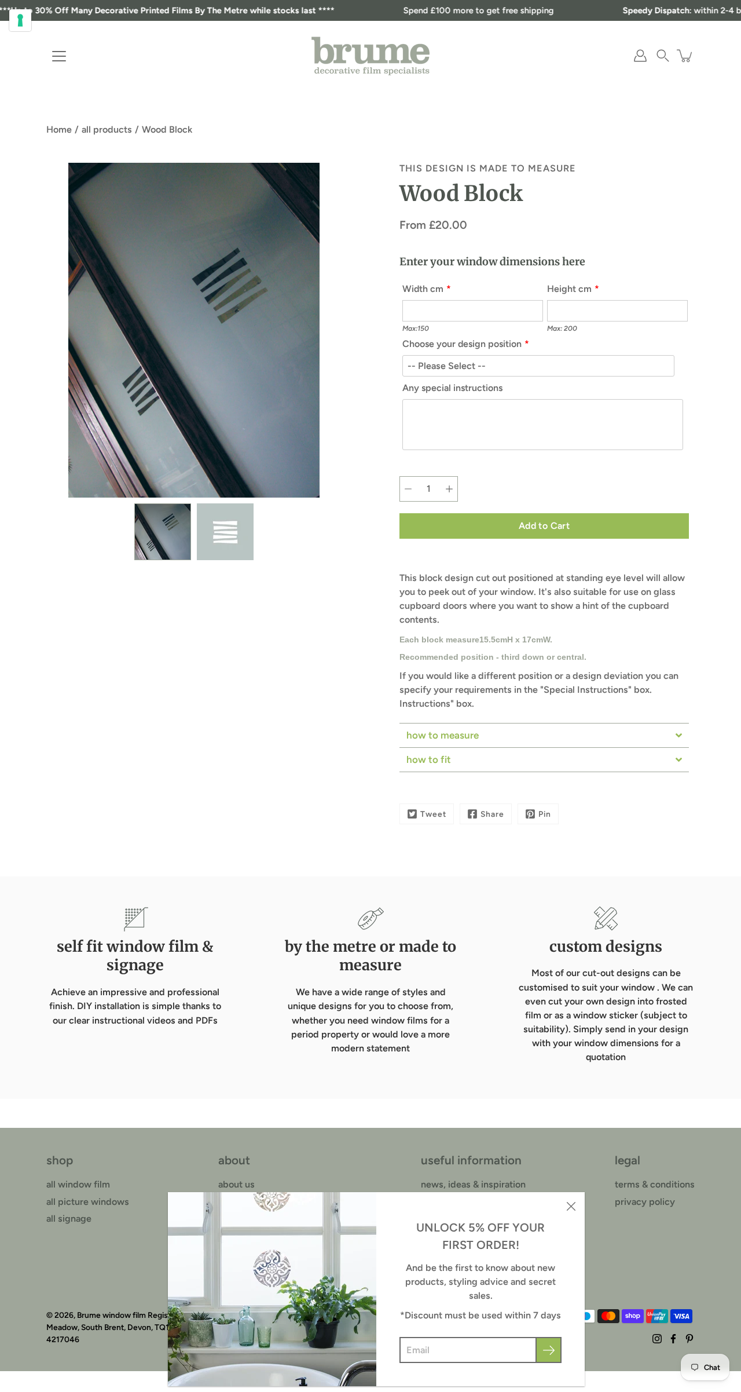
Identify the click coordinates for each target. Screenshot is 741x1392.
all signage (68, 1218)
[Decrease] (408, 489)
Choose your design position (462, 343)
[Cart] (685, 55)
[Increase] (449, 489)
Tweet (433, 814)
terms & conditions (655, 1184)
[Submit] (548, 1350)
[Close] (571, 1206)
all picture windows (87, 1201)
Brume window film (111, 1315)
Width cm (422, 288)
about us (236, 1184)
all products (107, 129)
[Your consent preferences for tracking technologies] (20, 20)
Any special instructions (452, 387)
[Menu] (59, 56)
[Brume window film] (370, 56)
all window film (78, 1184)
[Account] (640, 55)
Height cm (569, 288)
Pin (544, 814)
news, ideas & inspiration (473, 1184)
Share (492, 814)
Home (59, 129)
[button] (662, 55)
